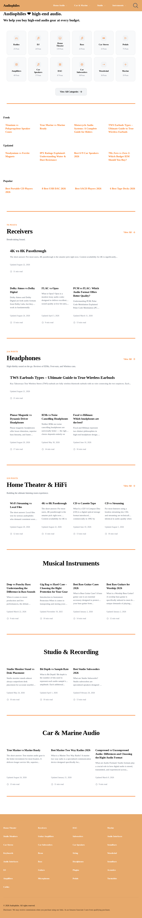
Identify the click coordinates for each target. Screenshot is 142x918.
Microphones (44, 878)
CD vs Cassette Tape (84, 503)
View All (127, 232)
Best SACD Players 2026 (88, 188)
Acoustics (111, 870)
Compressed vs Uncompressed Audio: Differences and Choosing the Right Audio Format (113, 754)
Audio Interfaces (114, 836)
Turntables (112, 878)
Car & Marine (81, 5)
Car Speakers (79, 845)
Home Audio (59, 5)
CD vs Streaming (114, 503)
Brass (40, 853)
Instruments (118, 5)
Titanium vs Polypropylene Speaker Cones (17, 128)
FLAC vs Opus (50, 288)
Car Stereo (8, 845)
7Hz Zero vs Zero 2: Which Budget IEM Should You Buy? (119, 156)
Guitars (41, 870)
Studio (100, 5)
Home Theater (9, 828)
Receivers (42, 828)
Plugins (76, 870)
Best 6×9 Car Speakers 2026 (86, 155)
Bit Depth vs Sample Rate (54, 669)
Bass (40, 861)
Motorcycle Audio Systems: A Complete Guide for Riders (85, 128)
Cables (6, 887)
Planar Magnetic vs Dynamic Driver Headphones (21, 419)
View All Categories (69, 92)
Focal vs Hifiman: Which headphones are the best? (86, 419)
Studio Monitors (10, 836)
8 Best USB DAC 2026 (54, 188)
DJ (4, 870)
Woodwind (112, 853)
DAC (75, 828)
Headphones (78, 861)
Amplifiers (8, 878)
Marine (110, 828)
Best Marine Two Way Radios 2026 (70, 750)
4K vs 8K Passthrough (28, 251)
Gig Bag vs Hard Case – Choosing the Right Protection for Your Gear (54, 588)
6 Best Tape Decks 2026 (122, 188)
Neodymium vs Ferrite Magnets (17, 155)
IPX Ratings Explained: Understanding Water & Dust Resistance (53, 156)
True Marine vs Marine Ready (52, 127)
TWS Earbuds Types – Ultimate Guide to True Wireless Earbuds (121, 128)
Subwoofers (78, 836)
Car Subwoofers (45, 845)
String (75, 853)
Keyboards (8, 853)
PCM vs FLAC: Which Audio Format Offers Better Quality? (86, 292)
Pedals (75, 878)
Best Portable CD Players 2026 (19, 190)
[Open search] (136, 5)
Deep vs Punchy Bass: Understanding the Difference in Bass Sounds (21, 588)
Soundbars (112, 845)
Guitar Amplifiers (46, 836)
